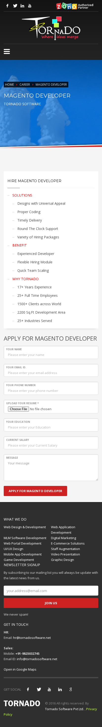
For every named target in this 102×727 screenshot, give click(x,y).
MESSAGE (12, 457)
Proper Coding (28, 211)
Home (9, 84)
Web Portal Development (22, 543)
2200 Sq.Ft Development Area (41, 312)
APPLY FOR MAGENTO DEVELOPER (35, 491)
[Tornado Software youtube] (29, 5)
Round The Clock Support (37, 228)
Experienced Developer (35, 253)
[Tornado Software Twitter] (15, 5)
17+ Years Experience (34, 287)
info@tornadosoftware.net (37, 659)
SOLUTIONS (22, 195)
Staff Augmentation (65, 549)
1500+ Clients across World (39, 303)
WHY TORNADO (25, 278)
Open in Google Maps (20, 669)
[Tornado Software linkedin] (22, 5)
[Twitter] (38, 689)
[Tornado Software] (7, 51)
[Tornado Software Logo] (51, 28)
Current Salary (17, 440)
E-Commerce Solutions (68, 543)
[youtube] (49, 689)
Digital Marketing (63, 538)
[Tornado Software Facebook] (7, 5)
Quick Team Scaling (33, 270)
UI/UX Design (13, 549)
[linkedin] (60, 689)
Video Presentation (65, 554)
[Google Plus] (70, 689)
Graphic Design (62, 559)
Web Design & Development (25, 527)
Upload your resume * (22, 403)
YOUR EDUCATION (18, 422)
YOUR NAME (14, 349)
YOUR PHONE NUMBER (21, 385)
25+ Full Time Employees (37, 295)
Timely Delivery (29, 220)
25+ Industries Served (34, 320)
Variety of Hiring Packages (38, 237)
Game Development (19, 559)
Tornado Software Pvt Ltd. (64, 709)
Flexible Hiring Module (34, 262)
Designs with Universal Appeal (41, 203)
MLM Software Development (25, 538)
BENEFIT (19, 245)
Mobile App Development (23, 554)
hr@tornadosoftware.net (32, 637)
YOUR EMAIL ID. (16, 367)
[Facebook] (28, 689)
